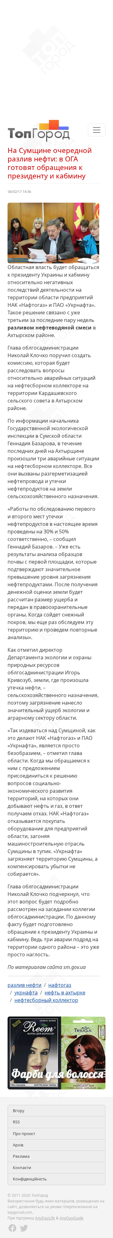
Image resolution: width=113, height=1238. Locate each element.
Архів (18, 1145)
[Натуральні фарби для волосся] (56, 1052)
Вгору (18, 1110)
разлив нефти (24, 985)
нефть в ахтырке (65, 992)
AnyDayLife (45, 1218)
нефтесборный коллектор (46, 1000)
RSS (16, 1122)
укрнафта (26, 992)
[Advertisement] (56, 56)
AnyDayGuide (71, 1218)
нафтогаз (59, 985)
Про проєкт (24, 1133)
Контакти (22, 1167)
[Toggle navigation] (96, 130)
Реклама (21, 1156)
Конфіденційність (30, 1179)
